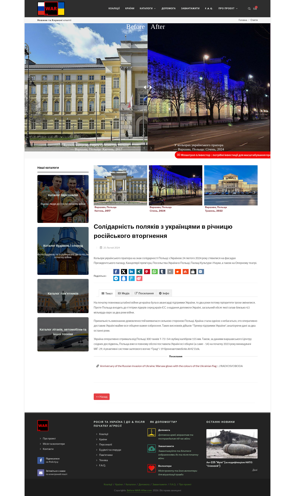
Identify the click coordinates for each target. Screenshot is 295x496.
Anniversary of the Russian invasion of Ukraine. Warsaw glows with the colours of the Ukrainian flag (158, 365)
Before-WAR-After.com (139, 490)
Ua (254, 8)
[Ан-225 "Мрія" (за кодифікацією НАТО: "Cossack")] (232, 443)
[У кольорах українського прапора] (171, 185)
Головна (243, 20)
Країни (119, 484)
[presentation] (254, 192)
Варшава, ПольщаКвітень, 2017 (105, 208)
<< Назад (101, 396)
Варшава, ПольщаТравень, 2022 (216, 208)
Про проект (185, 484)
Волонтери (165, 466)
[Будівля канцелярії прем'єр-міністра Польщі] (116, 185)
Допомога (164, 430)
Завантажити (166, 446)
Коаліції (108, 484)
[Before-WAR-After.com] (51, 8)
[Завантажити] (152, 448)
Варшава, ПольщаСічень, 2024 (161, 208)
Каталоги (131, 484)
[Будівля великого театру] (226, 185)
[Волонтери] (152, 468)
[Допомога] (152, 432)
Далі (254, 470)
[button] (116, 271)
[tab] (107, 293)
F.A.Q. (173, 484)
